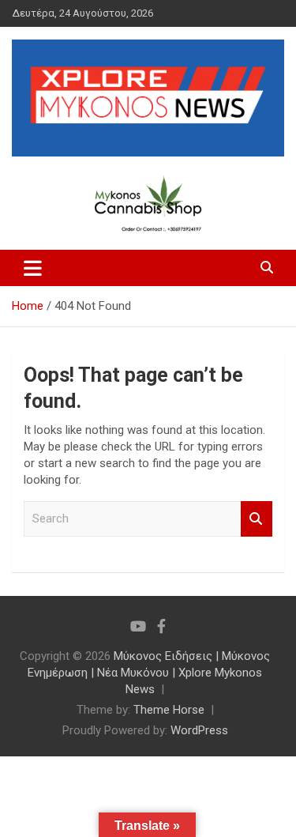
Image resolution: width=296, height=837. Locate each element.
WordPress (199, 730)
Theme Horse (168, 710)
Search (256, 519)
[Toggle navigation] (33, 268)
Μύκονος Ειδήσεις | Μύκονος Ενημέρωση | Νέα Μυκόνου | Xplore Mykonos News (149, 672)
